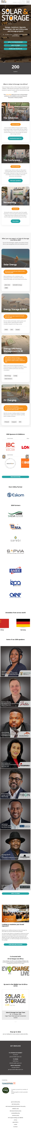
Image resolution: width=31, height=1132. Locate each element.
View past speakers (15, 180)
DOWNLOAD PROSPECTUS (15, 48)
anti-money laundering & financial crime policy (15, 1106)
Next (27, 458)
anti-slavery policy (15, 1104)
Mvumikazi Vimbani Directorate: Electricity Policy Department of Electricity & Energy (11, 673)
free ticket (8, 94)
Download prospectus (15, 138)
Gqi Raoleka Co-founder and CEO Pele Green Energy (6, 825)
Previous (4, 458)
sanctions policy (15, 1115)
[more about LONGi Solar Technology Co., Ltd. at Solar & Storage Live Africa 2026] (10, 446)
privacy (15, 1120)
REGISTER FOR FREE (15, 476)
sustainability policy (15, 1113)
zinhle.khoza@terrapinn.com (15, 1063)
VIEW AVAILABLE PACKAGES (15, 944)
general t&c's (15, 1122)
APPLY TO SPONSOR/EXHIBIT (15, 42)
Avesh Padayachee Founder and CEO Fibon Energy (6, 795)
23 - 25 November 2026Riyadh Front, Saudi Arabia (15, 1014)
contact (15, 1124)
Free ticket (16, 221)
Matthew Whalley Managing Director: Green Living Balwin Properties (10, 703)
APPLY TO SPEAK (15, 45)
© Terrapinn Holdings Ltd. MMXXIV (15, 1117)
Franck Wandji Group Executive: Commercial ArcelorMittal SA (9, 734)
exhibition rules (15, 1108)
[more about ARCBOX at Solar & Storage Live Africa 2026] (10, 463)
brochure (16, 1126)
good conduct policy (15, 1101)
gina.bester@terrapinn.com (15, 1056)
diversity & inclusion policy (15, 1111)
